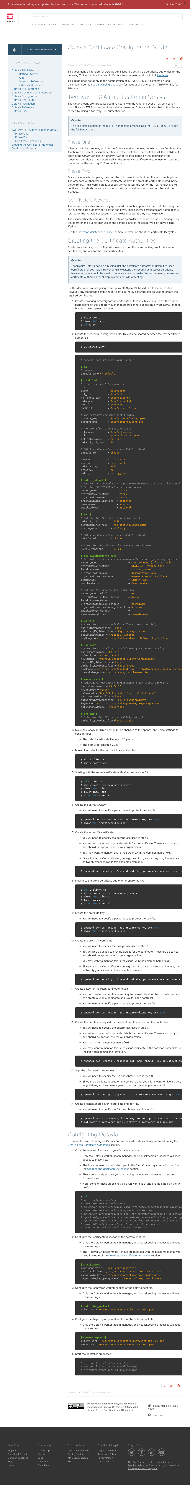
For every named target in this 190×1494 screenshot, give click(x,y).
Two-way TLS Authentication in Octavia (35, 129)
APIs (21, 77)
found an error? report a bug (164, 1407)
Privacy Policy (105, 1457)
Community (65, 24)
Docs (121, 24)
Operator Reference (31, 81)
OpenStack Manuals (78, 1450)
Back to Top (175, 4)
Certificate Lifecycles (28, 140)
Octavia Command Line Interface (32, 92)
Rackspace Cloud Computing (143, 1468)
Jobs (40, 1457)
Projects (12, 1450)
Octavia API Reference (25, 88)
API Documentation (78, 1457)
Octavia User (19, 111)
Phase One (21, 133)
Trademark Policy (107, 1454)
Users (51, 24)
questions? (159, 1415)
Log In (139, 24)
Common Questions (18, 1457)
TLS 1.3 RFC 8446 (162, 125)
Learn (110, 24)
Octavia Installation (23, 103)
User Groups (44, 1450)
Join (129, 24)
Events (98, 24)
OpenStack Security (18, 1454)
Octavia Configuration (25, 96)
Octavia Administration (25, 70)
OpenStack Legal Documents (119, 1410)
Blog (10, 1461)
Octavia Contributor (23, 99)
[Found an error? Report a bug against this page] (181, 59)
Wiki (70, 1461)
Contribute (43, 1465)
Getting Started (28, 73)
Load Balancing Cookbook (107, 84)
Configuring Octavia (24, 148)
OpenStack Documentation (40, 49)
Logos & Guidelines (108, 1450)
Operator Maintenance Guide (95, 232)
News (11, 1465)
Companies (44, 1461)
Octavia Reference (23, 107)
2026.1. (119, 4)
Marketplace (83, 24)
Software (38, 24)
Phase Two (21, 137)
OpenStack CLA (106, 1461)
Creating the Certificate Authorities (89, 1144)
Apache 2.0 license (138, 1465)
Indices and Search (30, 85)
